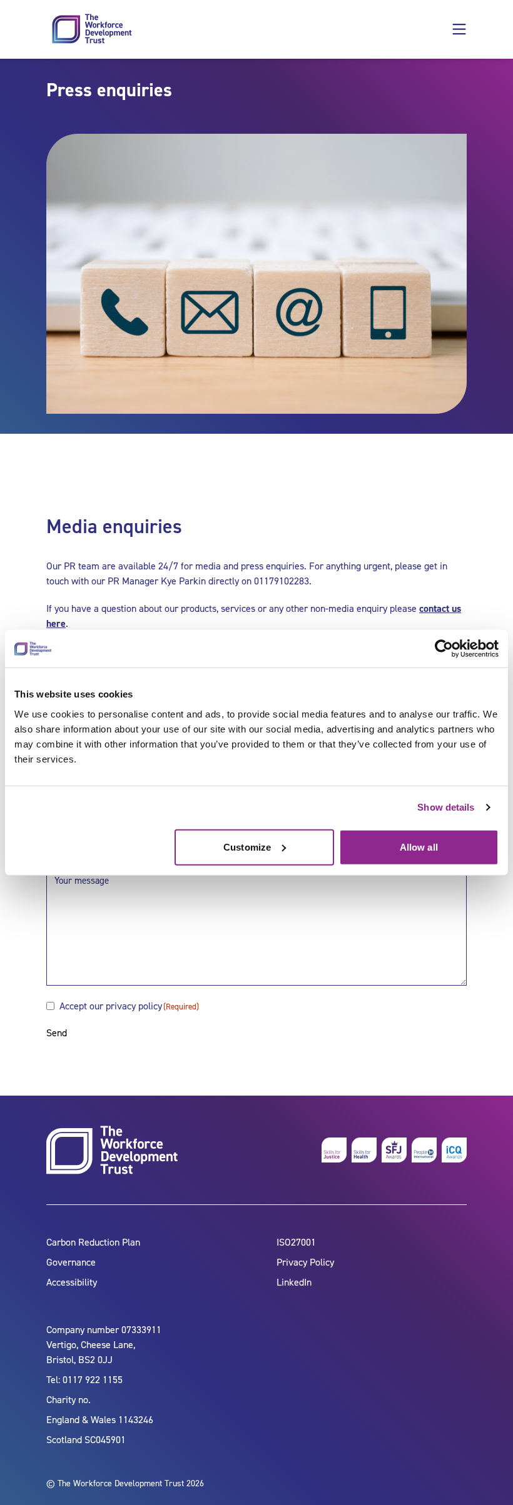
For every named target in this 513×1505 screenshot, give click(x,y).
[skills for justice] (334, 1150)
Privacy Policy (305, 1262)
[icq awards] (454, 1150)
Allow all (419, 846)
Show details (445, 807)
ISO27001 (296, 1242)
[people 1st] (424, 1150)
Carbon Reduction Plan (93, 1242)
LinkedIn (294, 1282)
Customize (247, 846)
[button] (459, 29)
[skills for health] (364, 1150)
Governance (71, 1262)
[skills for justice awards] (394, 1150)
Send (56, 1032)
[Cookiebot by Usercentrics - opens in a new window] (444, 648)
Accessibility (71, 1282)
